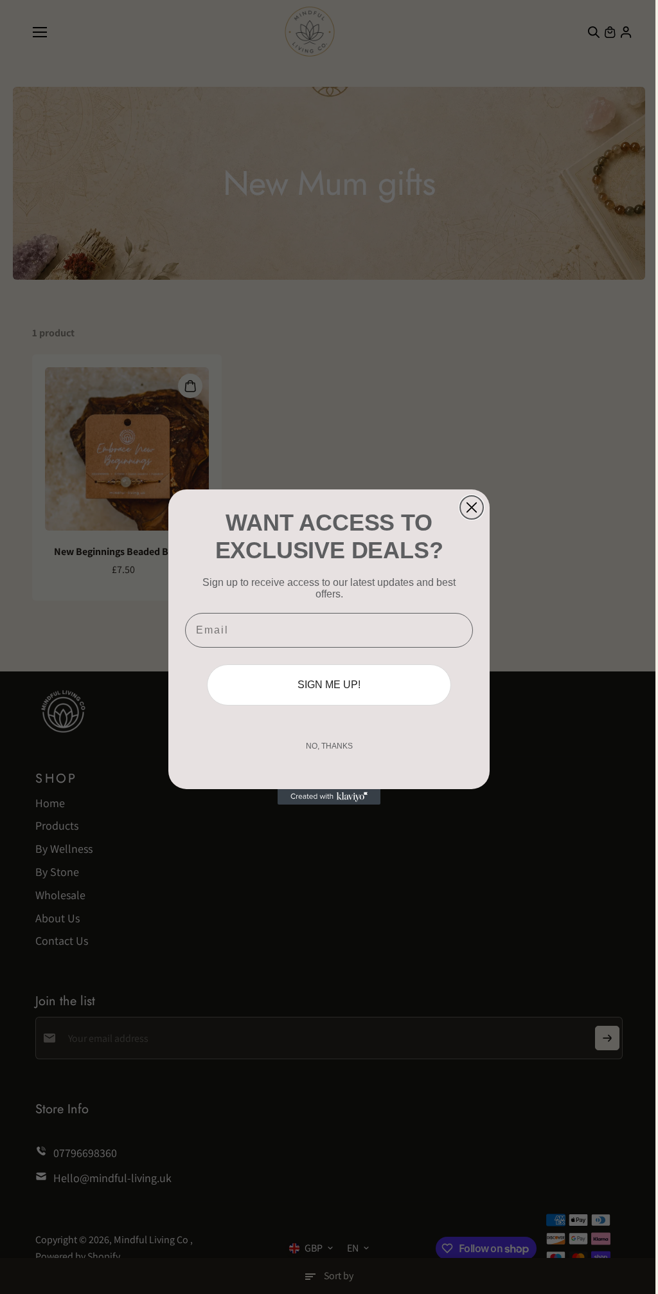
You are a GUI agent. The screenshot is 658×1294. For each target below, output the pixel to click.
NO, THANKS (329, 746)
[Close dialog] (471, 507)
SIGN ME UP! (329, 684)
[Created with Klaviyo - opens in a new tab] (329, 797)
